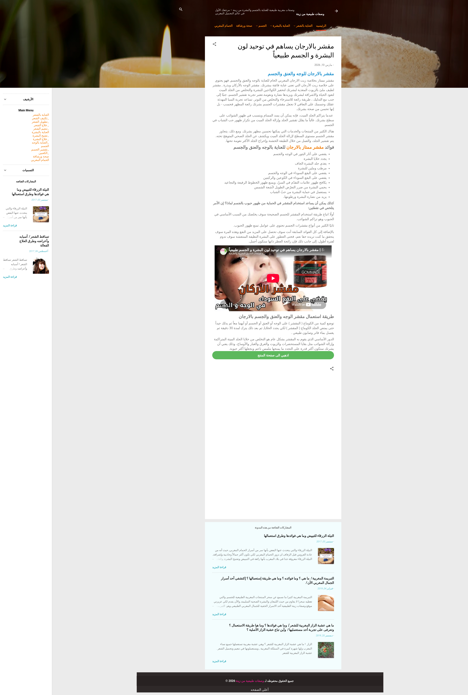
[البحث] (181, 10)
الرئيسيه (321, 25)
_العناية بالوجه (40, 142)
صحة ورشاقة (244, 25)
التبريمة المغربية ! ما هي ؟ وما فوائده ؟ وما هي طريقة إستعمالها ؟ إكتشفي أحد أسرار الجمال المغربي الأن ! (277, 580)
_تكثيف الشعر (40, 118)
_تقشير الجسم (40, 149)
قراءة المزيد (219, 567)
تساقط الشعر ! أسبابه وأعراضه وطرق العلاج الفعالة (34, 241)
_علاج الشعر (41, 125)
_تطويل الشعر (40, 121)
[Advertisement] (273, 485)
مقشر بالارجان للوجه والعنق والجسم (301, 73)
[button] (214, 45)
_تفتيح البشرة (41, 135)
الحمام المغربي (223, 25)
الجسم (262, 25)
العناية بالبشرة (281, 25)
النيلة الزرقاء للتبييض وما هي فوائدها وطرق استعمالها (299, 536)
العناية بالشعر (304, 25)
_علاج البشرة (41, 139)
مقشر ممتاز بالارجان (305, 147)
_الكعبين (44, 153)
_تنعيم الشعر (41, 128)
